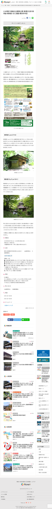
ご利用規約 (3, 499)
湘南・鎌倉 (41, 461)
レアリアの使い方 (30, 491)
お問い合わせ (29, 494)
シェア (11, 319)
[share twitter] (30, 18)
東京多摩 (41, 469)
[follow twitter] (28, 503)
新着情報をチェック (43, 385)
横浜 (40, 449)
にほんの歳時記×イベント (43, 401)
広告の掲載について (31, 496)
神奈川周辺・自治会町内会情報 (44, 395)
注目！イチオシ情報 (43, 391)
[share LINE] (32, 18)
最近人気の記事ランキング (44, 405)
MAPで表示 (7, 255)
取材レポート (42, 398)
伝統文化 (7, 314)
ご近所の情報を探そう (44, 409)
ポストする (18, 319)
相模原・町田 (41, 454)
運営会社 (2, 496)
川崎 (40, 452)
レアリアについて (4, 491)
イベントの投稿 (4, 494)
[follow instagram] (30, 503)
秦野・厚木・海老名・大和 (44, 458)
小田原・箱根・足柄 (43, 467)
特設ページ (41, 388)
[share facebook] (27, 18)
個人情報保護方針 (30, 499)
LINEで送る (26, 319)
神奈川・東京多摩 (43, 472)
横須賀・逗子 (41, 464)
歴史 (13, 314)
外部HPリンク (8, 305)
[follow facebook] (26, 503)
